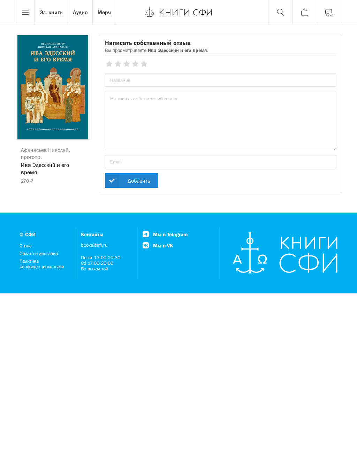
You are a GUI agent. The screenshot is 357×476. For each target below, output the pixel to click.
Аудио (80, 12)
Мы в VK (162, 245)
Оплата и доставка (39, 253)
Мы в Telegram (170, 234)
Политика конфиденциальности (42, 263)
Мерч (104, 12)
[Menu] (25, 12)
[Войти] (329, 12)
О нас (26, 245)
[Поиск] (280, 12)
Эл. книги (51, 12)
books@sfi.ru (94, 245)
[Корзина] (305, 12)
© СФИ (28, 234)
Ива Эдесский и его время (45, 168)
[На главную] (178, 12)
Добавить (139, 180)
